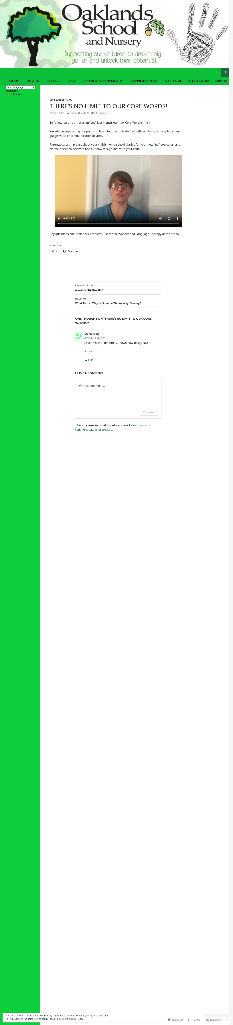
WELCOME (14, 81)
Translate (18, 94)
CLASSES (72, 81)
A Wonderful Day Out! (89, 288)
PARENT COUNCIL (173, 81)
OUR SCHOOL (33, 81)
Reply (91, 360)
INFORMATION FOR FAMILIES (144, 81)
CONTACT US (220, 81)
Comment (149, 412)
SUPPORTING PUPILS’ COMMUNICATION (103, 81)
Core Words (57, 99)
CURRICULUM (53, 81)
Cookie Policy (76, 1018)
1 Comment (101, 113)
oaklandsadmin (79, 113)
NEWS (69, 99)
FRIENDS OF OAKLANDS (198, 81)
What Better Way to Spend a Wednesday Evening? (108, 301)
